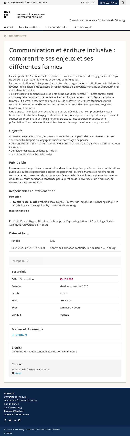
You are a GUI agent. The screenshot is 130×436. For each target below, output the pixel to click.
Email (18, 373)
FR (82, 2)
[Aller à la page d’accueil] (5, 2)
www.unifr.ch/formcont (16, 414)
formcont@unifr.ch (14, 410)
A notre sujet (82, 27)
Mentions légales (44, 429)
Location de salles (57, 27)
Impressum (30, 429)
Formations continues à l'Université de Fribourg (97, 20)
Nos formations (29, 27)
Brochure (21, 335)
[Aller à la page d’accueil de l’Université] (24, 14)
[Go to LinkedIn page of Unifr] (15, 420)
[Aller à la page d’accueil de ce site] (5, 36)
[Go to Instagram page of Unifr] (19, 420)
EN (92, 2)
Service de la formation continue (29, 2)
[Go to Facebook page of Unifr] (5, 420)
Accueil (8, 27)
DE (87, 2)
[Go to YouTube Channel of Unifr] (10, 420)
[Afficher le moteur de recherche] (123, 2)
